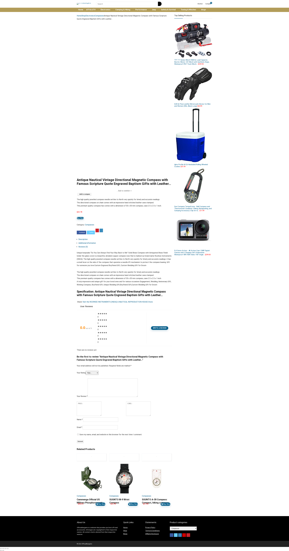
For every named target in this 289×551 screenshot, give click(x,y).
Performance (141, 10)
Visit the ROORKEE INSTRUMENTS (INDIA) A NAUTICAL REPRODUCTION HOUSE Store (118, 302)
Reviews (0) (83, 247)
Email (79, 427)
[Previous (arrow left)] (1, 550)
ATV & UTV (91, 10)
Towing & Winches (188, 10)
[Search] (160, 4)
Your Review (82, 396)
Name (80, 419)
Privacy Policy (150, 527)
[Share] (3, 548)
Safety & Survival (168, 10)
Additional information (87, 243)
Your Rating (81, 373)
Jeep (154, 10)
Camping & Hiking (122, 10)
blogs (203, 10)
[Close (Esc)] (1, 548)
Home (80, 10)
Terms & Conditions (152, 531)
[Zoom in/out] (8, 548)
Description (83, 239)
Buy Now (80, 218)
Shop (84, 16)
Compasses (99, 16)
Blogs (125, 534)
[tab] (125, 239)
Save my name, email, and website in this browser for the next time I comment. (110, 434)
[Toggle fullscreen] (5, 548)
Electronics (105, 10)
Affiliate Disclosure (152, 534)
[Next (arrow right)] (3, 550)
